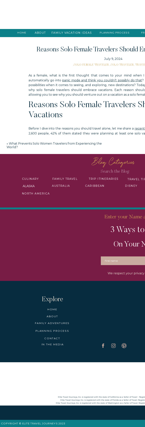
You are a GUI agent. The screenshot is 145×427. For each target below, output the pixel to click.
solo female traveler (91, 65)
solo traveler (122, 65)
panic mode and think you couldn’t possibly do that (102, 80)
